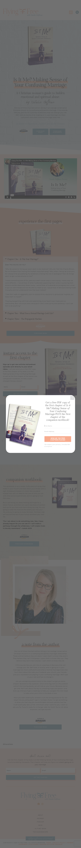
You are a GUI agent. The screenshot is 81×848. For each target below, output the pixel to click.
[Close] (72, 398)
